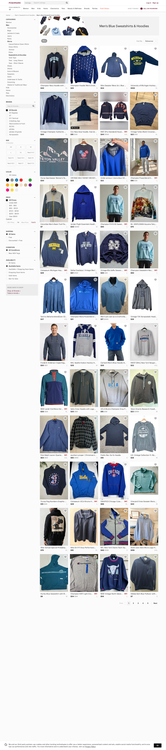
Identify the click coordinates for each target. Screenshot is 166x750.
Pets (63, 8)
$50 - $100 (13, 208)
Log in (148, 3)
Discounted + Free (15, 240)
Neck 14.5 (30, 152)
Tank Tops (12, 58)
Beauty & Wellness (75, 8)
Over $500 (13, 216)
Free (10, 237)
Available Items (14, 266)
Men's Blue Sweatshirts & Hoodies (48, 15)
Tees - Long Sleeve (16, 60)
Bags (9, 31)
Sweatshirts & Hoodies (17, 55)
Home (45, 8)
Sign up (155, 3)
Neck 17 (20, 163)
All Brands (13, 110)
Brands (87, 8)
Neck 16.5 (11, 163)
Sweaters (10, 74)
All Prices (12, 200)
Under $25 (13, 203)
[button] (29, 3)
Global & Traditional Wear (17, 85)
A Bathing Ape (14, 121)
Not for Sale (13, 279)
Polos (11, 52)
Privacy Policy (90, 747)
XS (11, 147)
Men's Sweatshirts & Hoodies (25, 15)
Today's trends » (13, 293)
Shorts (9, 69)
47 (10, 116)
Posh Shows (104, 8)
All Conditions (14, 250)
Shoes (9, 66)
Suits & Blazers (13, 71)
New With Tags (14, 253)
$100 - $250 (14, 211)
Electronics (54, 8)
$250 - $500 (14, 214)
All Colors (12, 175)
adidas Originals (15, 132)
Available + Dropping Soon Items (21, 269)
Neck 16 (30, 158)
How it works (133, 8)
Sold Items (13, 276)
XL (21, 152)
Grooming (11, 82)
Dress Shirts (13, 47)
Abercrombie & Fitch (17, 124)
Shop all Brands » (14, 291)
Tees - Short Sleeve (16, 63)
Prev (121, 603)
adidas (11, 129)
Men (33, 8)
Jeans (9, 36)
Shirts (9, 41)
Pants (9, 39)
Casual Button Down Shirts (19, 44)
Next (155, 603)
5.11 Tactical (13, 118)
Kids (39, 8)
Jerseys (11, 50)
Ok (158, 745)
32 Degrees (13, 113)
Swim (9, 77)
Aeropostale (13, 135)
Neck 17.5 (31, 163)
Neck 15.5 (21, 158)
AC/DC (11, 126)
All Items (12, 234)
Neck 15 (11, 158)
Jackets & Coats (13, 33)
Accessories (11, 28)
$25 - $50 (13, 206)
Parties (94, 8)
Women (26, 8)
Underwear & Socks (14, 79)
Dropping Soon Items (17, 272)
